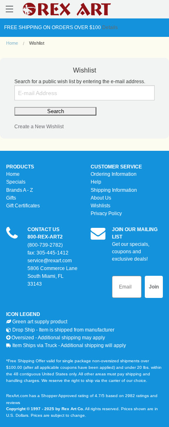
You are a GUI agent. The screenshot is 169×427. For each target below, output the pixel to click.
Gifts (11, 198)
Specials (15, 182)
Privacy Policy (106, 213)
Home (12, 43)
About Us (101, 198)
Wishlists (100, 206)
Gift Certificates (23, 206)
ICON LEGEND (23, 314)
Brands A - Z (19, 190)
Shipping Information (114, 190)
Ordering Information (114, 174)
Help (96, 182)
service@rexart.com (49, 260)
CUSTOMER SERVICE (116, 167)
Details (109, 27)
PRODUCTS (20, 167)
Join (154, 287)
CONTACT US (43, 229)
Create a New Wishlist (39, 126)
